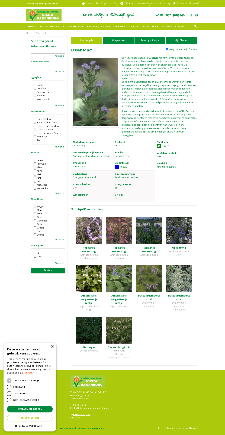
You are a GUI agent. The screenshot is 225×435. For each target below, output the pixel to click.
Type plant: (36, 77)
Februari (41, 163)
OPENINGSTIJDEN (81, 414)
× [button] (52, 346)
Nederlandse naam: (40, 61)
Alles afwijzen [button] (30, 418)
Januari (40, 160)
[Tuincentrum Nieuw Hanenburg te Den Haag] (44, 15)
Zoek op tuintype (150, 40)
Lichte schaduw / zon (48, 133)
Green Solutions (166, 428)
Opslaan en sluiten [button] (30, 409)
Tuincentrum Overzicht (187, 428)
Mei (39, 174)
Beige (40, 206)
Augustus (42, 185)
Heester (41, 95)
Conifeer (41, 88)
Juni (39, 178)
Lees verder (28, 372)
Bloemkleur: (37, 199)
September (43, 188)
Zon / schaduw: (38, 111)
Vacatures (75, 417)
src (195, 26)
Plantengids (86, 40)
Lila (38, 231)
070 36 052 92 (79, 404)
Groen (40, 227)
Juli (38, 181)
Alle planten (118, 40)
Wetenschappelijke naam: (43, 46)
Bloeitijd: (35, 152)
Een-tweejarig (44, 92)
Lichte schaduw (45, 129)
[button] (30, 426)
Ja (38, 253)
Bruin (40, 213)
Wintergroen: (37, 245)
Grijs (39, 224)
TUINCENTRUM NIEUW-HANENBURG (88, 392)
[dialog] (30, 387)
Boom (40, 85)
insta (196, 15)
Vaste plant (43, 99)
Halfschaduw (44, 119)
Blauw (40, 210)
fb (191, 15)
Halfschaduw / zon (47, 122)
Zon (39, 140)
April (39, 170)
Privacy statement (65, 428)
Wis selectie (59, 56)
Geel (39, 217)
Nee (39, 256)
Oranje (40, 234)
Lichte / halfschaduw (48, 126)
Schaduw (42, 136)
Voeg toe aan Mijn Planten (183, 49)
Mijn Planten (181, 40)
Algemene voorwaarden (91, 428)
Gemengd (42, 220)
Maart (40, 167)
